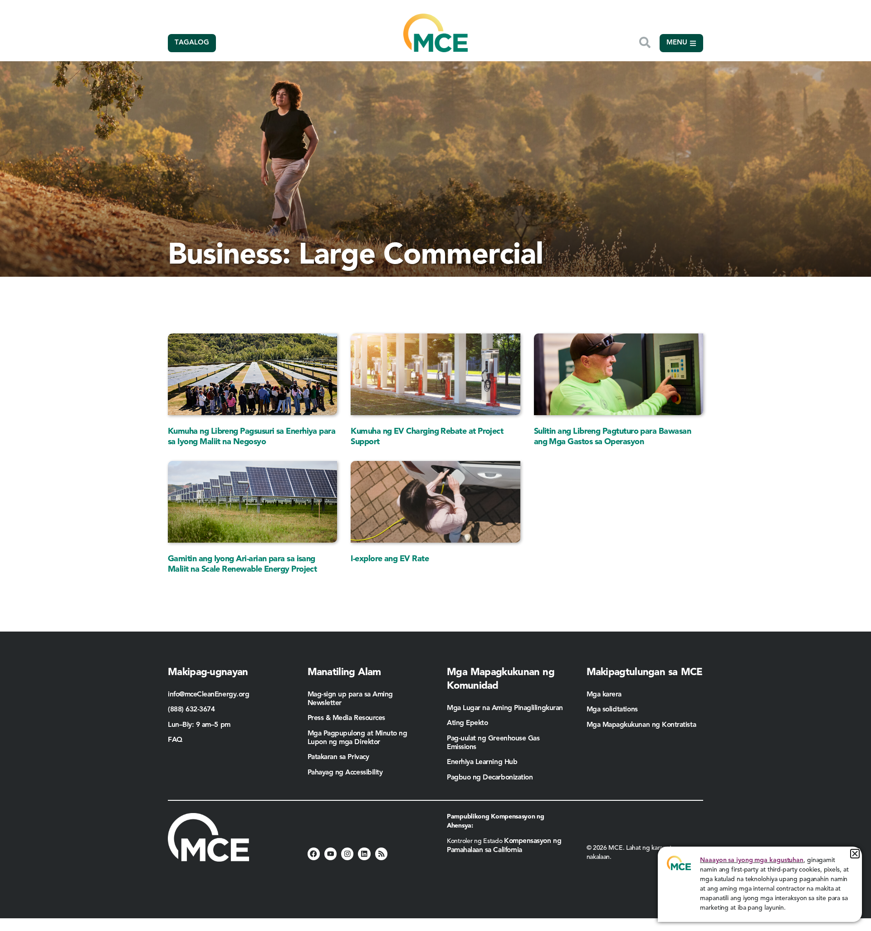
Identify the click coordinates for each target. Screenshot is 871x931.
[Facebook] (314, 854)
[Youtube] (330, 854)
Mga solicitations (612, 709)
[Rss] (381, 854)
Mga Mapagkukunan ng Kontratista (642, 725)
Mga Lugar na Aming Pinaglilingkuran (505, 708)
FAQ (175, 740)
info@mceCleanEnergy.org (208, 694)
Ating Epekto (467, 723)
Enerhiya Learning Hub (482, 762)
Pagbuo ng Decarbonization (490, 777)
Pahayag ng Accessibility (345, 772)
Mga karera (604, 694)
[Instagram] (347, 854)
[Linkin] (364, 854)
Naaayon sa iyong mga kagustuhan (751, 860)
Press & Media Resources (346, 718)
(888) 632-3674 (191, 709)
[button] (855, 854)
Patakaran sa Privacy (338, 757)
